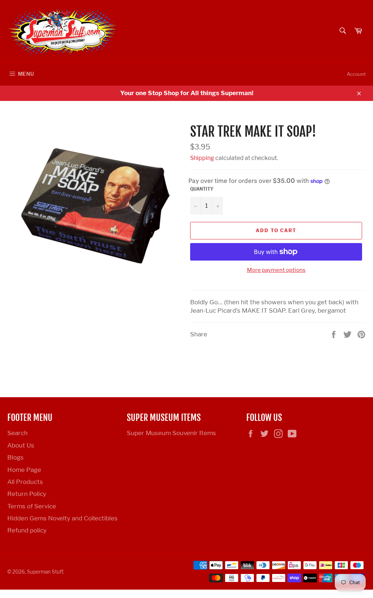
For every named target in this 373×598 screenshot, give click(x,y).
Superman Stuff (45, 572)
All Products (25, 481)
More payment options (276, 270)
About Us (20, 445)
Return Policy (26, 493)
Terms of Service (31, 506)
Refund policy (27, 530)
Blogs (15, 457)
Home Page (24, 469)
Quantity (201, 189)
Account (356, 74)
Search (17, 433)
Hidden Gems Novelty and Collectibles (62, 518)
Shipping (202, 158)
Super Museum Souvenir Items (171, 433)
